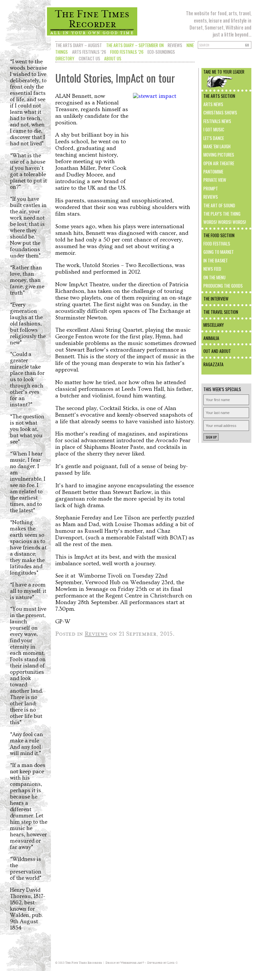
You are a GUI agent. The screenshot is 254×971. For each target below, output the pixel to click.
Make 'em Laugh (217, 146)
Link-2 (172, 962)
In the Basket (215, 260)
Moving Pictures (218, 154)
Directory (65, 58)
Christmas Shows (220, 112)
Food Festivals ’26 (127, 51)
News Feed (212, 268)
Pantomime (213, 171)
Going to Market (218, 251)
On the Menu (214, 277)
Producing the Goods (223, 285)
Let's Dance (213, 138)
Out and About (217, 351)
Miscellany (213, 324)
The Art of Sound (219, 205)
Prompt (210, 188)
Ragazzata (213, 364)
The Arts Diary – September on (135, 45)
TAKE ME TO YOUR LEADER (223, 72)
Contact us (89, 58)
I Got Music (213, 129)
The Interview (216, 298)
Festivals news (217, 121)
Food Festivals (216, 243)
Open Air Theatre (218, 163)
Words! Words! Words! (224, 222)
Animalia (211, 338)
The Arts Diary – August (79, 45)
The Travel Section (220, 312)
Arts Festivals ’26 (89, 51)
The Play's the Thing (221, 213)
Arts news (213, 104)
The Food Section (218, 235)
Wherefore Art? (132, 962)
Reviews (175, 45)
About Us (112, 58)
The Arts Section (219, 96)
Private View (214, 179)
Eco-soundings (161, 51)
